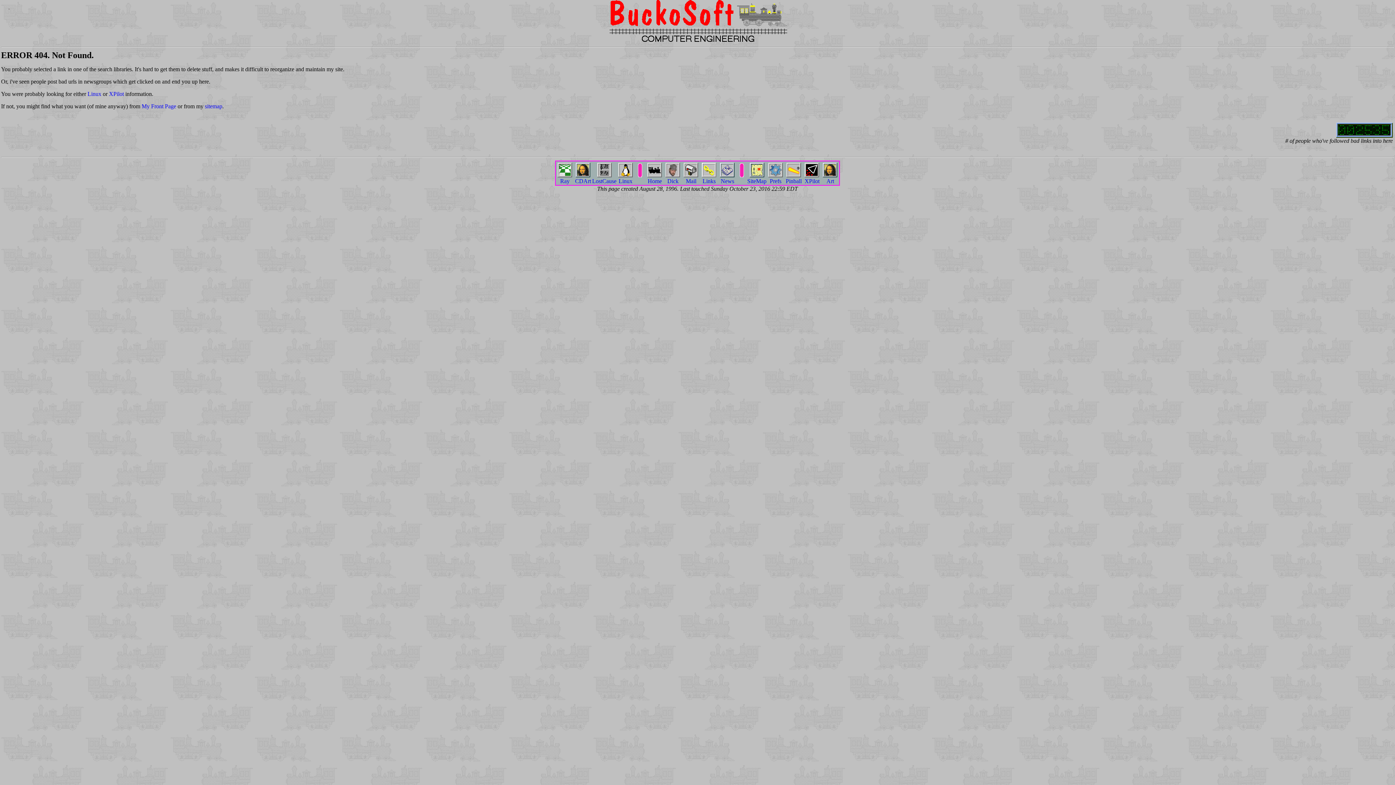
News (727, 181)
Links (709, 181)
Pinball (794, 181)
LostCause (604, 181)
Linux (94, 94)
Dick (673, 181)
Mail (691, 181)
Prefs (775, 181)
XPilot (116, 94)
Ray (565, 181)
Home (655, 181)
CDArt (583, 181)
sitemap (213, 106)
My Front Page (159, 106)
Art (830, 181)
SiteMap (757, 181)
